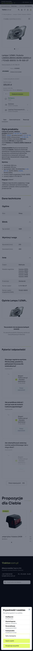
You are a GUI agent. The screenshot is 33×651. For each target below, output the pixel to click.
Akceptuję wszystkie (12, 646)
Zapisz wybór (9, 641)
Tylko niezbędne (10, 636)
